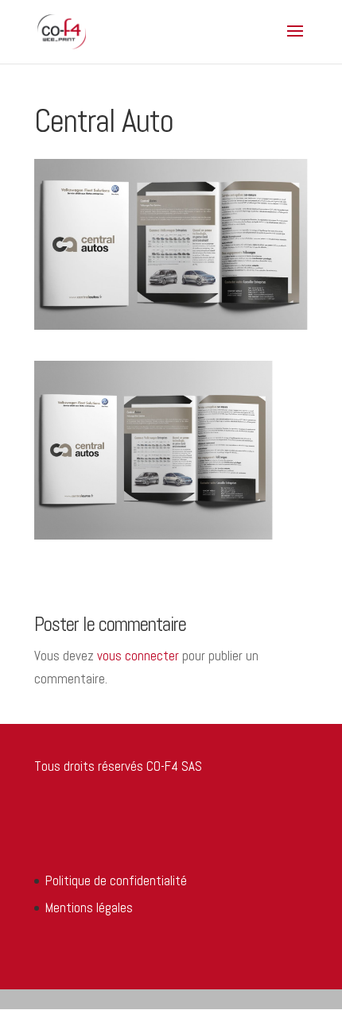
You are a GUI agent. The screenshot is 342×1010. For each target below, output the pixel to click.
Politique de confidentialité (116, 880)
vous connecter (138, 655)
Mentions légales (89, 907)
